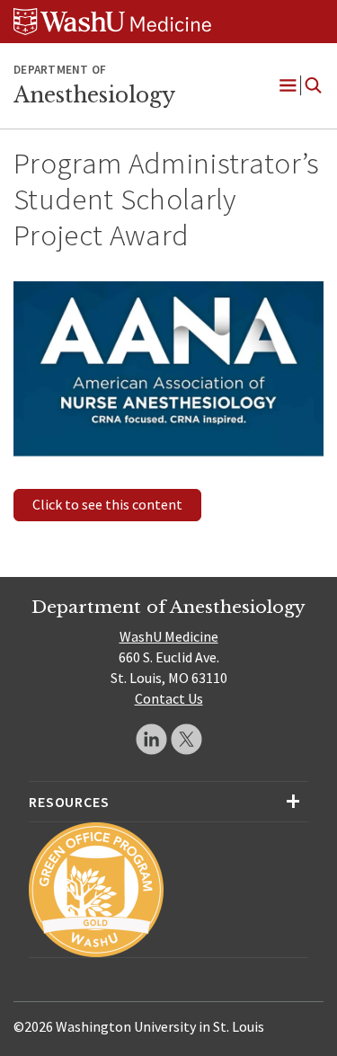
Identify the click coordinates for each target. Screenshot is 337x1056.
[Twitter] (186, 739)
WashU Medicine (169, 636)
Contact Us (169, 698)
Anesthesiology (94, 95)
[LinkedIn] (151, 739)
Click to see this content (107, 504)
